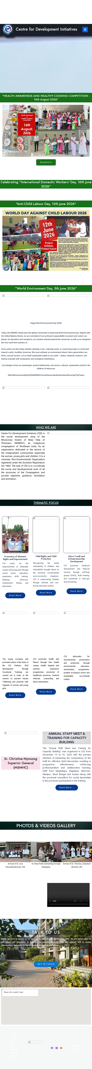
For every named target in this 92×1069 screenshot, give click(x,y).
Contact (14, 1056)
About (14, 1036)
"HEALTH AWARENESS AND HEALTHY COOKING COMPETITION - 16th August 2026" (46, 97)
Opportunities (14, 1060)
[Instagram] (56, 1048)
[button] (2, 855)
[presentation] (4, 59)
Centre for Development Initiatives (46, 29)
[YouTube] (61, 1048)
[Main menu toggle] (85, 29)
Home (14, 1033)
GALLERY (14, 1053)
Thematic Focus (13, 1041)
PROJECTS (14, 1046)
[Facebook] (52, 1048)
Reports (14, 1049)
